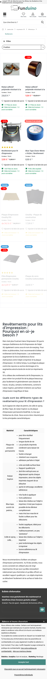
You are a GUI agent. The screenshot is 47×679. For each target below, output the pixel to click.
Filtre (8, 41)
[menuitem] (42, 14)
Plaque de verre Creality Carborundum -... (34, 277)
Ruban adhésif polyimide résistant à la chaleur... (11, 88)
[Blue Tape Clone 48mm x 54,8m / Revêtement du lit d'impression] (35, 133)
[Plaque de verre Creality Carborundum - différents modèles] (35, 258)
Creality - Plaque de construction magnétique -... (33, 216)
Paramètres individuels (23, 675)
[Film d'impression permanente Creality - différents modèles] (11, 258)
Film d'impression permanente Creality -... (10, 277)
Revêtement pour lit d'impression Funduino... (10, 152)
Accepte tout (23, 662)
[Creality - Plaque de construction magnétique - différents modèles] (35, 197)
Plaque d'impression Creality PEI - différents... (10, 216)
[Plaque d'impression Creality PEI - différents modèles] (11, 197)
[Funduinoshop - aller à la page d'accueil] (23, 7)
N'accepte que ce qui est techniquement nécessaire (24, 669)
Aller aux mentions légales (22, 651)
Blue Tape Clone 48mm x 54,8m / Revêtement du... (35, 152)
